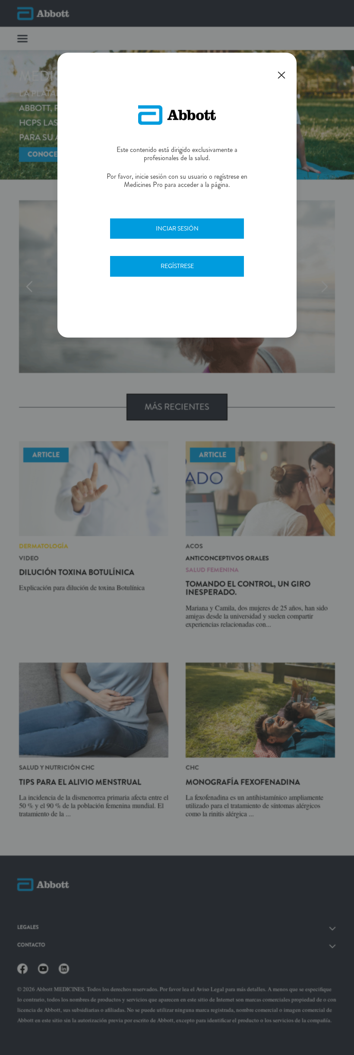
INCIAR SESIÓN (177, 228)
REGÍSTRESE (177, 266)
